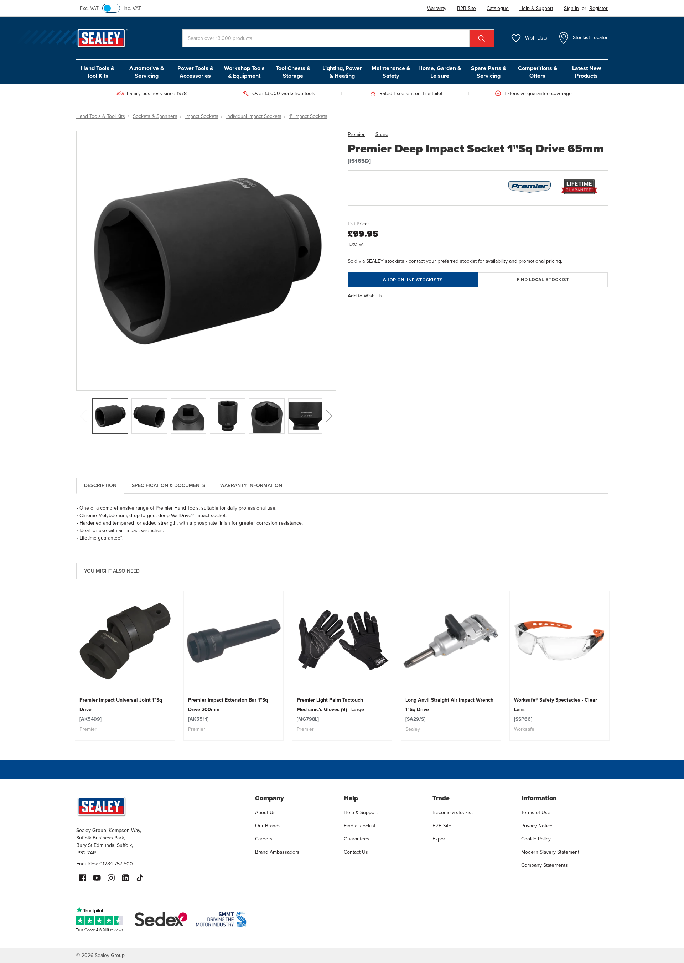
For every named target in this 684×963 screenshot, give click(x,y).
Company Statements (544, 865)
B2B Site (441, 825)
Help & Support (361, 812)
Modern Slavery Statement (550, 852)
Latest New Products (586, 72)
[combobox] (338, 38)
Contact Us (356, 852)
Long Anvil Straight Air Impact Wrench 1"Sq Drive (449, 709)
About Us (265, 812)
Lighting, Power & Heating (342, 72)
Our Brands (268, 825)
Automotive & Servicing (146, 72)
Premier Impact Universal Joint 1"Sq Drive (120, 709)
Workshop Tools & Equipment (244, 72)
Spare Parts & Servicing (488, 72)
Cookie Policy (536, 839)
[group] (125, 666)
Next (329, 416)
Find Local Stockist (543, 279)
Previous (83, 416)
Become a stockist (452, 812)
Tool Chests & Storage (293, 72)
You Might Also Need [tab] (112, 571)
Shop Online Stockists (413, 280)
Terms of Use (535, 812)
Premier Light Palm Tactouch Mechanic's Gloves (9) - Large (330, 709)
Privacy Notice (537, 825)
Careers (264, 839)
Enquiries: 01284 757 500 (104, 864)
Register (598, 8)
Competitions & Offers (537, 72)
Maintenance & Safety (391, 72)
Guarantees (356, 839)
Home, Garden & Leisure (439, 72)
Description (100, 485)
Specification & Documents (168, 485)
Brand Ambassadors (277, 852)
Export (439, 839)
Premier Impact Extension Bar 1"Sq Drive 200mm (228, 709)
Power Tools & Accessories (195, 72)
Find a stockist (359, 825)
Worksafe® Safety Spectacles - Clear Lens (555, 709)
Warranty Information (251, 485)
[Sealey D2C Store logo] (161, 806)
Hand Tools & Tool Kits (97, 72)
